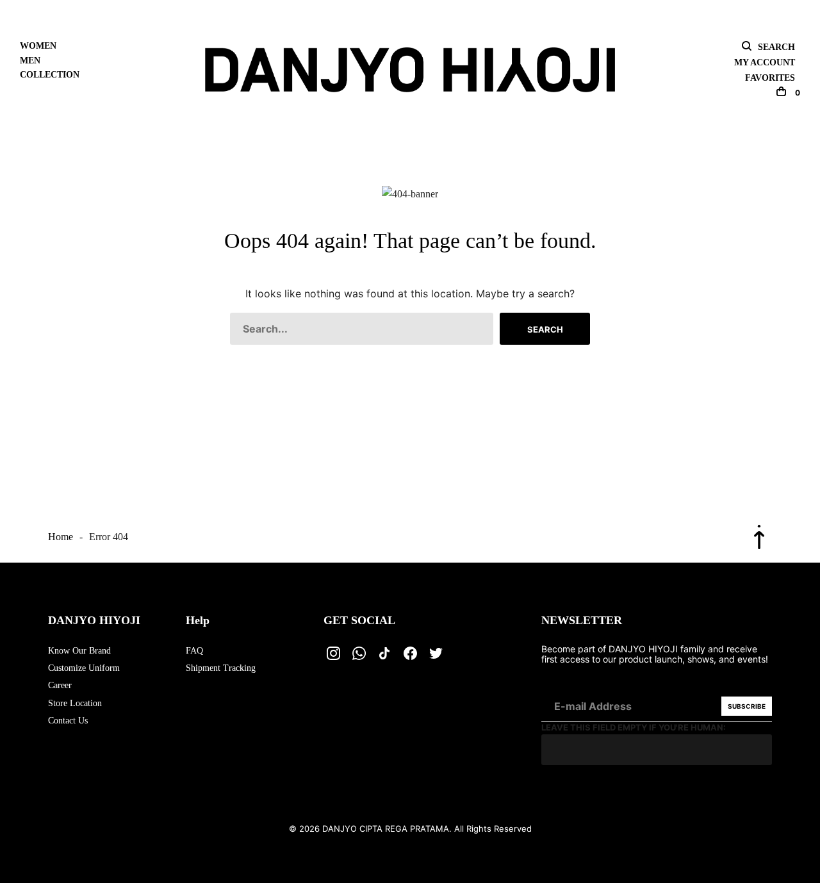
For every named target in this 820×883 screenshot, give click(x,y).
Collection (49, 74)
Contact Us (68, 720)
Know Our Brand (79, 651)
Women (38, 46)
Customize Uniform (84, 668)
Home (60, 536)
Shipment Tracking (221, 668)
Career (60, 685)
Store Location (75, 703)
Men (30, 60)
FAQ (194, 651)
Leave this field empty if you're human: (633, 727)
